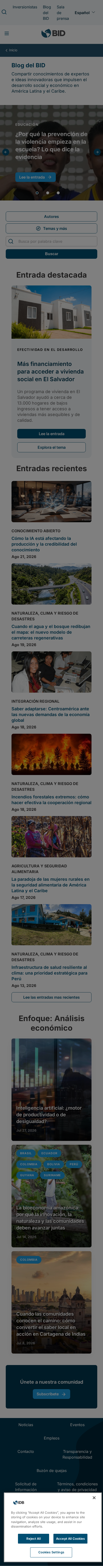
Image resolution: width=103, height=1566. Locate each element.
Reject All (33, 1538)
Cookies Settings (51, 1552)
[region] (53, 1527)
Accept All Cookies (70, 1538)
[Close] (94, 1497)
